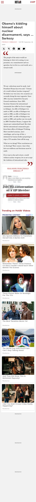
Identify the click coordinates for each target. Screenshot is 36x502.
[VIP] (32, 2)
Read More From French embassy (18, 169)
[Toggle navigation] (2, 2)
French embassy (10, 42)
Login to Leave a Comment (18, 195)
